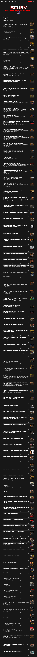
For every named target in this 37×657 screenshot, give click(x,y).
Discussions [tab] (11, 20)
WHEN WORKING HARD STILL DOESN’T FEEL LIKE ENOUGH (13, 151)
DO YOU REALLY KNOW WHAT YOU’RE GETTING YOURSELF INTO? (14, 116)
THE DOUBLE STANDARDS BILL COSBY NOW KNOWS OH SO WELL (15, 457)
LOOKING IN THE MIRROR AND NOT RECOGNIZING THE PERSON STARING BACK (15, 558)
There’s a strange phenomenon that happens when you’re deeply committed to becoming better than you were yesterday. (16, 138)
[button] (2, 2)
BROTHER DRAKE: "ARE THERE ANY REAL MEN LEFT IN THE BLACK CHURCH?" (15, 544)
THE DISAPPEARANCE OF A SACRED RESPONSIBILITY (12, 392)
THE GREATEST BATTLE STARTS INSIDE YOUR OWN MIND (12, 465)
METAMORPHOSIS (6, 60)
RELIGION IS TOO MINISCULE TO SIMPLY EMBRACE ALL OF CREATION (15, 491)
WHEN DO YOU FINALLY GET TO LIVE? (11, 42)
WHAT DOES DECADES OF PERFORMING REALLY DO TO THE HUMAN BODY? (15, 645)
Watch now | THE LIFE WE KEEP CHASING (10, 340)
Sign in (34, 1)
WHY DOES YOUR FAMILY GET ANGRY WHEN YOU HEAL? (15, 290)
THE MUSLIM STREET (6, 406)
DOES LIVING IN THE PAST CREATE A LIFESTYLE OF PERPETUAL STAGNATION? (13, 312)
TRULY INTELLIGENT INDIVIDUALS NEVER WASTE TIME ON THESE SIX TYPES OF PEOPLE (15, 66)
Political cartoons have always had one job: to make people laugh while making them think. (15, 228)
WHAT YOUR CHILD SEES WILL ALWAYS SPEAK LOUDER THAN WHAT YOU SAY (15, 400)
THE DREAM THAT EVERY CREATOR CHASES (10, 451)
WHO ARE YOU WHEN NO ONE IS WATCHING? (12, 601)
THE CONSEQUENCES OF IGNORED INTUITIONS (12, 246)
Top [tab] (7, 20)
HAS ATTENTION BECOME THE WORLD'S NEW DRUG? (14, 411)
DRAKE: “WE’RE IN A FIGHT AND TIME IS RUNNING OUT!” (14, 538)
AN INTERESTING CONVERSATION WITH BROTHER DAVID (12, 514)
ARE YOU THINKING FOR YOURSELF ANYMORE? (13, 614)
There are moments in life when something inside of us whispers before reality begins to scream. (15, 248)
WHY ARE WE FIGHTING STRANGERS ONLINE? (12, 177)
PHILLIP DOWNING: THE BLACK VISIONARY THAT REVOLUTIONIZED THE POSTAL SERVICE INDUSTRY (13, 476)
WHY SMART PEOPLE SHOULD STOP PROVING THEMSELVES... (16, 595)
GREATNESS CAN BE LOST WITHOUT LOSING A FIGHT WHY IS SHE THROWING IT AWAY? (14, 533)
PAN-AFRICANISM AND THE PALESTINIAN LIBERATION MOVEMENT (14, 484)
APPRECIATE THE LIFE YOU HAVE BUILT (9, 96)
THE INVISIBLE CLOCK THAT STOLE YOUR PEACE (13, 438)
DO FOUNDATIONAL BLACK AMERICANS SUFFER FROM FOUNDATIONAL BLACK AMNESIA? (14, 81)
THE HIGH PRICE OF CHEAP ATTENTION (10, 412)
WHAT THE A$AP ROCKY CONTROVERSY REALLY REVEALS (12, 637)
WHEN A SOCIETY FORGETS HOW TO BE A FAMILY (11, 623)
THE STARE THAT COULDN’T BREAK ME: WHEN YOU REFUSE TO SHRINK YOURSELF (15, 206)
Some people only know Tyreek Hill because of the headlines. (13, 300)
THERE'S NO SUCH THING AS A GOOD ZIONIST (12, 651)
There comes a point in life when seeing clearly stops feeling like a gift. (15, 241)
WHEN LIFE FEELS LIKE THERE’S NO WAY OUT (10, 260)
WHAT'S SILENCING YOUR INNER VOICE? (11, 469)
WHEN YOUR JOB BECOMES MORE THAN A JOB (11, 268)
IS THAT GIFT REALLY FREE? (9, 29)
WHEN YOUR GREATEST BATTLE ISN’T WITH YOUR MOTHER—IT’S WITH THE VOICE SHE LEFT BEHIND (15, 369)
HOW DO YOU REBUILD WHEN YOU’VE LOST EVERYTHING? (15, 259)
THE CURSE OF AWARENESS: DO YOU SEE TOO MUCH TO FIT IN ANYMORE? (16, 240)
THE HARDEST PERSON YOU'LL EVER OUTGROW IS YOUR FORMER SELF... (14, 338)
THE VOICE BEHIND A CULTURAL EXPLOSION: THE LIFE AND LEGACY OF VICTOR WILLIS (15, 629)
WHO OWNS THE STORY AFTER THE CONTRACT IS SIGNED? (15, 450)
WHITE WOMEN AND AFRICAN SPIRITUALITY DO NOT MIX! (15, 496)
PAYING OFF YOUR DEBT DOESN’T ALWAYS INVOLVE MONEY (15, 212)
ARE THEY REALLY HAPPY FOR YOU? (10, 108)
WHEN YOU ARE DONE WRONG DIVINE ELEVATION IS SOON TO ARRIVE (16, 502)
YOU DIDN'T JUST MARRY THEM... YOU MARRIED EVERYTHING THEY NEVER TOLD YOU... (16, 359)
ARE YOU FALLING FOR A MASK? (10, 115)
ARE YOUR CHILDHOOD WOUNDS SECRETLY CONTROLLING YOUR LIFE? (15, 283)
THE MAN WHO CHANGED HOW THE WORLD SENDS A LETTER (13, 478)
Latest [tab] (5, 20)
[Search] (33, 20)
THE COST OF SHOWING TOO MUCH (9, 596)
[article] (18, 25)
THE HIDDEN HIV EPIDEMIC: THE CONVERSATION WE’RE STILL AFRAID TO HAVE (15, 185)
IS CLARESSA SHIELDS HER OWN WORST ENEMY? (13, 531)
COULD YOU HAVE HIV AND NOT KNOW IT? (12, 183)
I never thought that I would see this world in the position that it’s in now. (15, 213)
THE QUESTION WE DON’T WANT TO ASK (10, 158)
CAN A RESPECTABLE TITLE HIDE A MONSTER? (13, 218)
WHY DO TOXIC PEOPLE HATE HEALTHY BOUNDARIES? (14, 424)
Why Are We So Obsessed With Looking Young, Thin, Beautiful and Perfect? (15, 254)
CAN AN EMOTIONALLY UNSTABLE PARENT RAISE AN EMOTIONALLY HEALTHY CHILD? (14, 398)
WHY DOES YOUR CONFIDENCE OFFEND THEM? (13, 136)
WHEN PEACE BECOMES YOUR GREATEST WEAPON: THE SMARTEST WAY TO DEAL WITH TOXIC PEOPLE (16, 426)
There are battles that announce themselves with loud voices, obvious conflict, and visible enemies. (15, 354)
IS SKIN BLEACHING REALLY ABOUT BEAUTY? (12, 444)
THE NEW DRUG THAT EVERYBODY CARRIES (10, 590)
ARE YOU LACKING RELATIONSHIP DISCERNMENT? (13, 143)
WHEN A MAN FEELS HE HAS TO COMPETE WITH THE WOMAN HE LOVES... (16, 636)
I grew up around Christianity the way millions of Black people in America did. (15, 103)
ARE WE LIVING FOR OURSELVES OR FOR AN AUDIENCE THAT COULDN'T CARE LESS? (15, 172)
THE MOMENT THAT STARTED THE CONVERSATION (11, 207)
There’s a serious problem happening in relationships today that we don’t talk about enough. (15, 145)
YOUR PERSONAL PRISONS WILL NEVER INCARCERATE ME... (15, 88)
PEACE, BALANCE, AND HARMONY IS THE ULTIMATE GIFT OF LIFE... (15, 375)
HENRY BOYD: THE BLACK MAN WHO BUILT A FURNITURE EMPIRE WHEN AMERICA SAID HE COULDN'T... (15, 418)
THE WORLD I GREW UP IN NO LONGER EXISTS (11, 578)
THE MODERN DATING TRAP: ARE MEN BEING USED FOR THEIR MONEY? (15, 576)
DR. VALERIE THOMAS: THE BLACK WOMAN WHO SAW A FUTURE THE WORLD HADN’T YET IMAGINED (15, 273)
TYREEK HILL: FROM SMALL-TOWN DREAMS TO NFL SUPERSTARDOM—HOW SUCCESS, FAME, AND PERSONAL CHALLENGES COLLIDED (15, 298)
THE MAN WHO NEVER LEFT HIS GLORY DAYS (10, 313)
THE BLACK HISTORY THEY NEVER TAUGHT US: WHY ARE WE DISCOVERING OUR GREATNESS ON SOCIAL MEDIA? (16, 50)
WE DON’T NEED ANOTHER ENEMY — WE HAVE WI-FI (12, 178)
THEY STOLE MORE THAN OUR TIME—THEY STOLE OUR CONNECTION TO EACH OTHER (14, 621)
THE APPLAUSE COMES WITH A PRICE (9, 646)
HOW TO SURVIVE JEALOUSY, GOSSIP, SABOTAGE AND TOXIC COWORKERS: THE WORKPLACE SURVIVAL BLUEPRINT (16, 266)
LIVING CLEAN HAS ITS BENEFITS (10, 562)
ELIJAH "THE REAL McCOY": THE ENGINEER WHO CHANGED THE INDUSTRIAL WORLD (15, 331)
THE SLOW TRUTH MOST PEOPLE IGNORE (11, 607)
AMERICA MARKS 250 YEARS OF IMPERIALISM (13, 583)
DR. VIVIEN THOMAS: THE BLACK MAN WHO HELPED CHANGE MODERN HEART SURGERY (16, 122)
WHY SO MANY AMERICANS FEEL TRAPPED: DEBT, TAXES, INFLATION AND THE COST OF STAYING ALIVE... (15, 45)
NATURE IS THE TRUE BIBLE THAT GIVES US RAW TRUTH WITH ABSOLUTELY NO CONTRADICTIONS (16, 508)
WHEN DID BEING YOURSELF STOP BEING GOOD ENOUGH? (15, 253)
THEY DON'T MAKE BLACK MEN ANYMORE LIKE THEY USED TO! (15, 391)
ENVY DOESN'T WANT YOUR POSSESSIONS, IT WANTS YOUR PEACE (15, 351)
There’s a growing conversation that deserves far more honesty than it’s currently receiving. (15, 83)
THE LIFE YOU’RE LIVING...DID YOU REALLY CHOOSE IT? (12, 616)
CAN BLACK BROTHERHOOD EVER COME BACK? (13, 129)
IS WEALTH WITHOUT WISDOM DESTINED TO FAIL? (13, 549)
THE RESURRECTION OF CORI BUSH (10, 405)
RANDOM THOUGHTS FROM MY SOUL (11, 95)
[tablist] (8, 20)
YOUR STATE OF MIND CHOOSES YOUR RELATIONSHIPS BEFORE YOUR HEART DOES (14, 432)
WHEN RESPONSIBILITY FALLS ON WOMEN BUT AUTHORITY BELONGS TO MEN (15, 25)
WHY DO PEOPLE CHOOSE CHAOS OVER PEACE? (13, 324)
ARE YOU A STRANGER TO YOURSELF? (11, 555)
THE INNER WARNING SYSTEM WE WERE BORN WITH (12, 471)
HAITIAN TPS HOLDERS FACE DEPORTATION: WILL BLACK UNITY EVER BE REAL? (15, 383)
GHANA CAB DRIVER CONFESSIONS (10, 513)
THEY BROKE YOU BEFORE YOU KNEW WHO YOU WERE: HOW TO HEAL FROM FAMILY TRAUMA (15, 292)
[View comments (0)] (12, 33)
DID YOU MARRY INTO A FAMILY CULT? (11, 233)
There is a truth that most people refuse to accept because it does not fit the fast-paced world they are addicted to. (15, 610)
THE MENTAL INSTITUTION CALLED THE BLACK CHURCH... (15, 525)
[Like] (4, 47)
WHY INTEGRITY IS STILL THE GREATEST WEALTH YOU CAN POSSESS (14, 564)
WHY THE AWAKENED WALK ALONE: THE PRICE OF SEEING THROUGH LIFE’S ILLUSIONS (16, 603)
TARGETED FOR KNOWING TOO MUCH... (11, 163)
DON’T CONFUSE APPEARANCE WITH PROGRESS (13, 150)
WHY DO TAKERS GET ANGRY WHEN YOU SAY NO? (13, 318)
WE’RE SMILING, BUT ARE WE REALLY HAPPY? (12, 170)
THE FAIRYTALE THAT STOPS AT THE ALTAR (10, 361)
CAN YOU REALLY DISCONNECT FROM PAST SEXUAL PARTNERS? (14, 74)
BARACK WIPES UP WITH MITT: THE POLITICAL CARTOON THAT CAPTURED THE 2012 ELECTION (15, 226)
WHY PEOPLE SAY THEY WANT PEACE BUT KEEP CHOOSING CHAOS (14, 325)
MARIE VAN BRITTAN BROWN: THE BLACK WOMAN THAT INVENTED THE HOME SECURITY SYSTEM (15, 58)
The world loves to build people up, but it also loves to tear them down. (15, 459)
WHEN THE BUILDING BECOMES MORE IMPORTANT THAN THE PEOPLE (15, 526)
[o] (32, 24)
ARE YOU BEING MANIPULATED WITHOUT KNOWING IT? (14, 344)
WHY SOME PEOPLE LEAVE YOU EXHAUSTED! (12, 463)
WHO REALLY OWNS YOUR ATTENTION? (10, 306)
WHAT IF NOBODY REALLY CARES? (10, 589)
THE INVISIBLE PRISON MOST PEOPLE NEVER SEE (11, 520)
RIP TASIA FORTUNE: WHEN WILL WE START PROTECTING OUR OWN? (15, 198)
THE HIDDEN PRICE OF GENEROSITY (9, 31)
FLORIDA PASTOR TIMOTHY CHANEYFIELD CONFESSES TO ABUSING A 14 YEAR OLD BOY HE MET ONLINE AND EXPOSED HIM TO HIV (15, 220)
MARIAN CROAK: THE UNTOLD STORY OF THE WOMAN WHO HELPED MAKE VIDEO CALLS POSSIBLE (15, 569)
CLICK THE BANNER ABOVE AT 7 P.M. (9, 192)
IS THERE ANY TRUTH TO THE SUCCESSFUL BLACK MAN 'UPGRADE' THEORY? (14, 157)
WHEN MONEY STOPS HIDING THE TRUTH (10, 551)
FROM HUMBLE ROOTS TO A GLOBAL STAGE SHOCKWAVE (13, 630)
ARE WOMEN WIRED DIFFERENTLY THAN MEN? (11, 75)
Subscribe (30, 1)
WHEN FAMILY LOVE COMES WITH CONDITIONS (11, 234)
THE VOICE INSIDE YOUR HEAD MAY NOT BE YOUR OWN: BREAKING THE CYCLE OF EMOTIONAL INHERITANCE (14, 367)
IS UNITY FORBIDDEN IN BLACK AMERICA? (11, 35)
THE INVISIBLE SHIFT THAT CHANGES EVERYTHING (11, 319)
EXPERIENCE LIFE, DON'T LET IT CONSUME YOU (13, 519)
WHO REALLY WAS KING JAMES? (10, 101)
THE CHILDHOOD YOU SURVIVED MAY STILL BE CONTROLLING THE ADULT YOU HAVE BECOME (15, 285)
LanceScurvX (9, 26)
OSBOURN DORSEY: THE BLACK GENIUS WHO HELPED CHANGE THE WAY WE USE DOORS (14, 191)
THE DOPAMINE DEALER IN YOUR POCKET (11, 305)
